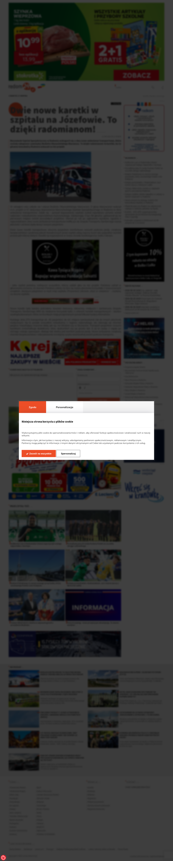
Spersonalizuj (68, 453)
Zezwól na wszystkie (40, 453)
